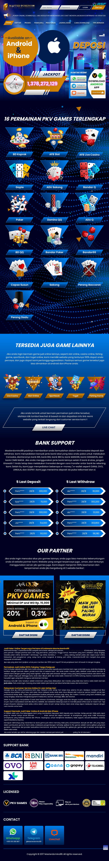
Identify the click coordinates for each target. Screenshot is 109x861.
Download (96, 92)
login (85, 7)
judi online (39, 715)
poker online (68, 732)
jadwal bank (65, 23)
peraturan (50, 23)
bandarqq (60, 655)
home (8, 23)
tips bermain (98, 23)
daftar (18, 23)
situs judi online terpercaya (74, 650)
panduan (38, 23)
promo (28, 23)
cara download (81, 23)
